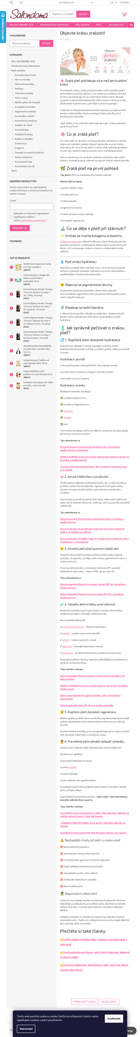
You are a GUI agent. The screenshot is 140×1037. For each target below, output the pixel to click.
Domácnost (20, 143)
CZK (112, 2)
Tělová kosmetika (24, 93)
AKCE (14, 171)
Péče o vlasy (21, 98)
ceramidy (68, 411)
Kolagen (64, 241)
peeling (72, 767)
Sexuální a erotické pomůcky (29, 152)
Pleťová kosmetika (24, 84)
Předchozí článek (84, 1001)
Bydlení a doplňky (24, 139)
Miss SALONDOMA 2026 (23, 61)
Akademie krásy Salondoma (25, 66)
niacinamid (67, 653)
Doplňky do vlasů (23, 125)
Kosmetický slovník (25, 166)
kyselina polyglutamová (73, 460)
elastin (74, 241)
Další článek (109, 1001)
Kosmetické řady (23, 162)
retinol (65, 640)
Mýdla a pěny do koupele (27, 102)
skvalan (67, 417)
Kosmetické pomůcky (26, 121)
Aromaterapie (22, 130)
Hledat (83, 14)
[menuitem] (21, 25)
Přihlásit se (19, 228)
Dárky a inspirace (23, 157)
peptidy (66, 633)
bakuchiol (67, 646)
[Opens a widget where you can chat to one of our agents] (127, 1031)
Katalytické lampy (24, 134)
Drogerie (19, 148)
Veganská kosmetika (25, 111)
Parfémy (19, 89)
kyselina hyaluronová (72, 627)
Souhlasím (114, 1018)
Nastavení (26, 1029)
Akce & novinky (22, 79)
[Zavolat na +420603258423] (15, 2)
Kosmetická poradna (25, 75)
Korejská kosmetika (25, 107)
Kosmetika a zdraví (24, 116)
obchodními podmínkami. (33, 220)
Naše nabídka (18, 70)
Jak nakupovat (66, 2)
